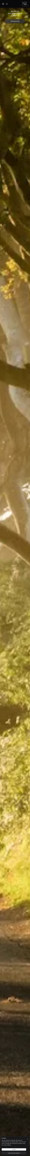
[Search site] (7, 3)
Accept (14, 1149)
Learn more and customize (14, 1153)
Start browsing (15, 21)
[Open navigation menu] (3, 3)
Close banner (27, 1139)
